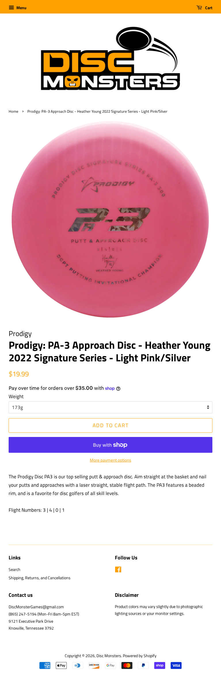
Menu (21, 8)
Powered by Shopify (140, 656)
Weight (16, 396)
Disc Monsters (108, 656)
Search (14, 569)
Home (13, 111)
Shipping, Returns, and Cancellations (40, 578)
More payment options (110, 460)
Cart (208, 8)
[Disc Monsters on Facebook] (118, 570)
